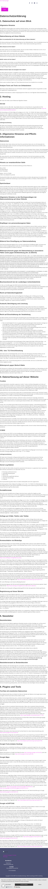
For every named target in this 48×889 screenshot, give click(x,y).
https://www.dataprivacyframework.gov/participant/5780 (29, 740)
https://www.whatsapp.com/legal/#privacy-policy (10, 557)
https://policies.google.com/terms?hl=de (8, 838)
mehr (39, 884)
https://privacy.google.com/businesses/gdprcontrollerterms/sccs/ (14, 788)
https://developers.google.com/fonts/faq (33, 752)
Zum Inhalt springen (4, 0)
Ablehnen (8, 884)
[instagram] (32, 3)
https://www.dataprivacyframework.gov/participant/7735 (29, 579)
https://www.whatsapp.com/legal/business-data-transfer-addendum (21, 585)
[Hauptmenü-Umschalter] (4, 9)
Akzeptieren (24, 884)
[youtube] (35, 3)
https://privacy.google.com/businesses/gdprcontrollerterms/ (20, 786)
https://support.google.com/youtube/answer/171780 (31, 715)
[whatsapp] (37, 3)
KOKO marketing (38, 875)
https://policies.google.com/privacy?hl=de (9, 732)
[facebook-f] (30, 3)
